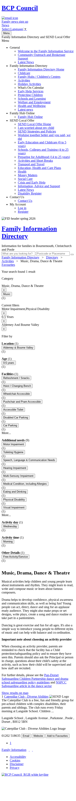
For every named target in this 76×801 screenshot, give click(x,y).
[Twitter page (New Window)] (29, 750)
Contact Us (21, 198)
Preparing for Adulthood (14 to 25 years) (44, 157)
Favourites (8, 264)
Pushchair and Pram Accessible (22, 401)
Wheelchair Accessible (16, 393)
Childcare (24, 73)
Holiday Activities (29, 84)
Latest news (25, 109)
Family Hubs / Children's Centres (39, 76)
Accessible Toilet (13, 409)
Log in (22, 208)
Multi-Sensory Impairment (18, 475)
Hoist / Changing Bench (17, 385)
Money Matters (27, 175)
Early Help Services (30, 91)
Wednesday (10, 526)
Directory (52, 257)
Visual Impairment (14, 507)
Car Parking (10, 425)
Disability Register (30, 193)
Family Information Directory (37, 87)
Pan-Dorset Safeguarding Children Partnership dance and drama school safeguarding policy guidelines (35, 678)
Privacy (14, 767)
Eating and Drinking (14, 491)
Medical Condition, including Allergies (25, 483)
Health (22, 171)
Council (20, 8)
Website (38, 735)
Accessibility (18, 756)
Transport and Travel (31, 164)
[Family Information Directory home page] (25, 774)
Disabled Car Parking (15, 417)
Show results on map (15, 693)
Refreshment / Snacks (16, 378)
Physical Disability (14, 499)
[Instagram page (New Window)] (32, 750)
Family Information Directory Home (41, 69)
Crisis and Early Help (31, 182)
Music (6, 294)
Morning (8, 541)
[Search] (72, 254)
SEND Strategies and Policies (37, 131)
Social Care (25, 179)
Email (26, 735)
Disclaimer (17, 764)
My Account (19, 208)
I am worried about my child (36, 127)
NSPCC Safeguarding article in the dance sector (34, 684)
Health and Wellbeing (32, 106)
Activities (24, 80)
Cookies (15, 760)
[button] (38, 272)
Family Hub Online (26, 115)
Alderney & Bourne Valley (18, 347)
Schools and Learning (32, 98)
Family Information (14, 750)
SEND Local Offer (40, 157)
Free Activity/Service (15, 556)
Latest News (26, 62)
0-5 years (8, 362)
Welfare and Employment (34, 102)
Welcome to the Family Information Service (46, 51)
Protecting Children (30, 95)
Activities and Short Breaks (35, 160)
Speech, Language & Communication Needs (29, 460)
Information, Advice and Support (39, 186)
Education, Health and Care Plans (39, 168)
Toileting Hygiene (13, 452)
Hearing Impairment (14, 467)
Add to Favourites (57, 735)
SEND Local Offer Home (34, 124)
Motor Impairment (13, 444)
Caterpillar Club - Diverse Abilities (26, 696)
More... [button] (6, 433)
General (42, 55)
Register (23, 211)
